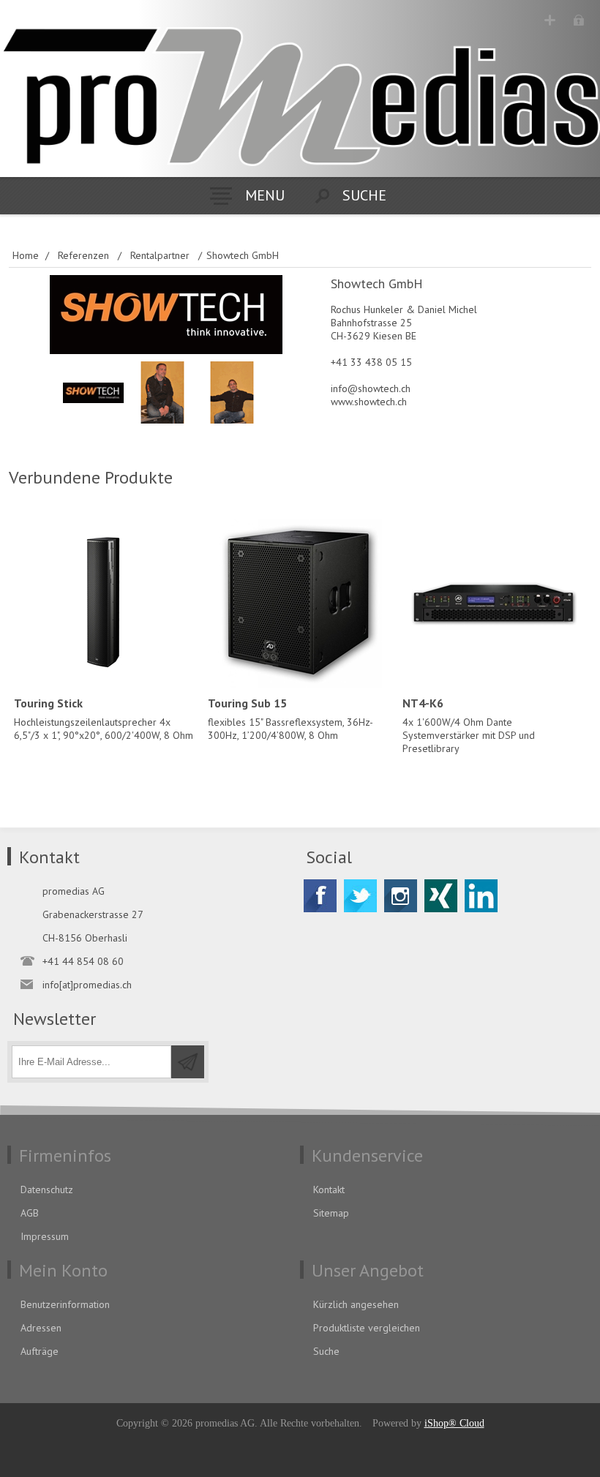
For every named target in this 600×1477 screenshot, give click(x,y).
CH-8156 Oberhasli (84, 937)
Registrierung (550, 20)
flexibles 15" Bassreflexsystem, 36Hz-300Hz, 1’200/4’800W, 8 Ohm (290, 719)
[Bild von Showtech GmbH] (93, 392)
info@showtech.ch (370, 388)
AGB (29, 1212)
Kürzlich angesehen (356, 1304)
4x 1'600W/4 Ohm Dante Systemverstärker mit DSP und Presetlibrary (468, 725)
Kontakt (329, 1189)
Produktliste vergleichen (366, 1327)
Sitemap (331, 1212)
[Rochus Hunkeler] (163, 392)
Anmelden (578, 20)
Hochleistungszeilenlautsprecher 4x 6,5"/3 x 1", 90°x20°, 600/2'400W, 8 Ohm (103, 719)
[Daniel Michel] (232, 392)
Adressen (40, 1327)
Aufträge (39, 1351)
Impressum (44, 1236)
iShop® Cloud (454, 1423)
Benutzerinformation (65, 1304)
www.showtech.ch (369, 401)
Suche (326, 1351)
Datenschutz (46, 1189)
